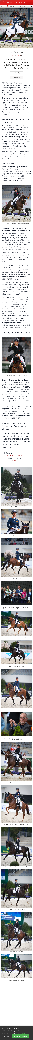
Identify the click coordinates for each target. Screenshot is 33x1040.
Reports (13, 55)
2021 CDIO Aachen (10, 460)
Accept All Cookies (20, 1036)
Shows (20, 55)
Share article (16, 77)
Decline (6, 1036)
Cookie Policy (21, 1033)
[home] (14, 2)
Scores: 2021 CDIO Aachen (13, 455)
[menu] (30, 2)
